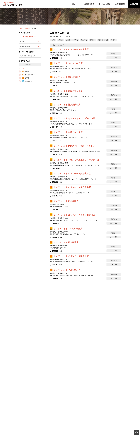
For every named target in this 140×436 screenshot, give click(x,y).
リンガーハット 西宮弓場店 (65, 242)
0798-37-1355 (57, 251)
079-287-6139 (57, 154)
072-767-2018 (57, 265)
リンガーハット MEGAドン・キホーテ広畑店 (74, 145)
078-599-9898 (57, 58)
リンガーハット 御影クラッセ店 (68, 90)
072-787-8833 (57, 196)
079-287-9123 (57, 168)
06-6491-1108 (57, 127)
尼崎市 (60, 40)
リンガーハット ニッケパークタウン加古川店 (74, 214)
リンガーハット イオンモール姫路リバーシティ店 (76, 159)
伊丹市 (76, 40)
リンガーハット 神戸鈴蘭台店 (66, 104)
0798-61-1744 (57, 237)
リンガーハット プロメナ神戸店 (68, 63)
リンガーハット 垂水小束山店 (66, 77)
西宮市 (92, 40)
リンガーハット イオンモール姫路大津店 (72, 173)
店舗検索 (27, 29)
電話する (114, 54)
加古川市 (84, 40)
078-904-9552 (57, 113)
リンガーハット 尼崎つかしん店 (68, 132)
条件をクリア (30, 64)
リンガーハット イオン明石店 (66, 270)
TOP (20, 29)
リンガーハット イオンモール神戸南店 (71, 49)
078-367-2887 (57, 72)
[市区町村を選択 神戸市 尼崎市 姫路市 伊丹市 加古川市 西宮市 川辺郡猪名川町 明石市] (30, 47)
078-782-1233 (57, 85)
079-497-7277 (57, 223)
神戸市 (53, 40)
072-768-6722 (57, 210)
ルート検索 (113, 58)
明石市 (113, 40)
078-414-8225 (57, 99)
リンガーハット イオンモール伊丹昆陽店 (72, 187)
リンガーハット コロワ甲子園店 (68, 228)
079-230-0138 (57, 182)
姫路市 (68, 40)
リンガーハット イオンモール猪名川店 (71, 256)
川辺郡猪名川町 (103, 40)
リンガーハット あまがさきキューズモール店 (74, 118)
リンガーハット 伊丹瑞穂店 (65, 201)
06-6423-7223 (57, 141)
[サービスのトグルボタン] (39, 68)
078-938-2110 (57, 278)
